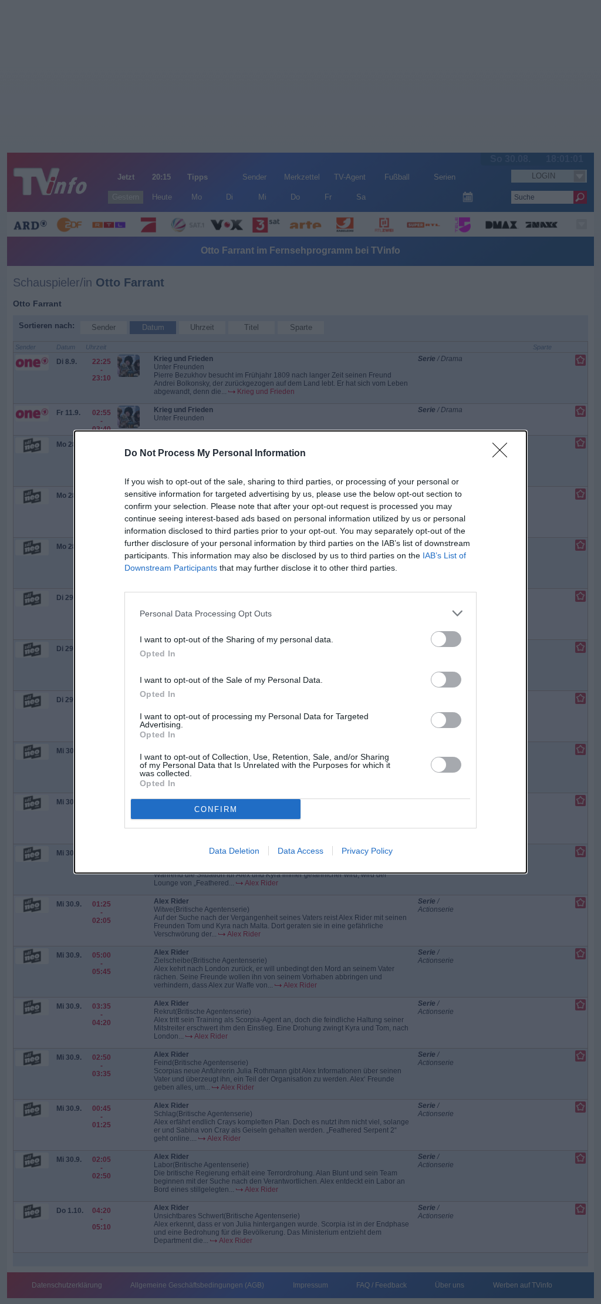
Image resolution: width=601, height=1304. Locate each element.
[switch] (446, 639)
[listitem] (300, 613)
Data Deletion (234, 850)
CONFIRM (216, 809)
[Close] (503, 454)
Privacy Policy (367, 850)
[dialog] (300, 652)
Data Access (300, 850)
